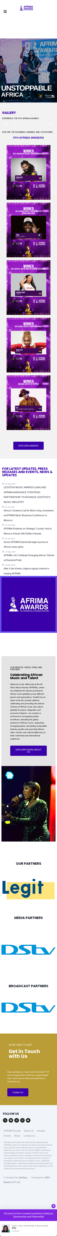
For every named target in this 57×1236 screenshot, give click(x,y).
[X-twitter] (5, 1120)
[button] (4, 172)
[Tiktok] (16, 1120)
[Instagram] (22, 1120)
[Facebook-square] (11, 1120)
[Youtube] (28, 1120)
